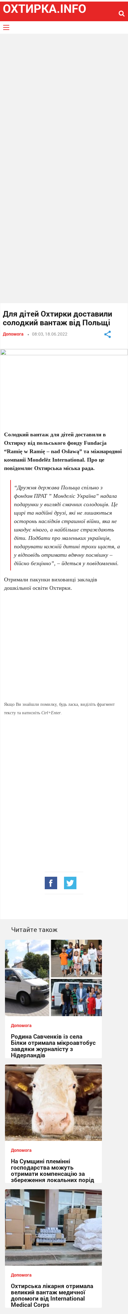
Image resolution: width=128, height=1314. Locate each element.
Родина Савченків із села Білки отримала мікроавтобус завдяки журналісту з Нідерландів (53, 1045)
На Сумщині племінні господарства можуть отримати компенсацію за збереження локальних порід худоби (52, 1173)
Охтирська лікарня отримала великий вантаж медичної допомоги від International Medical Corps (52, 1295)
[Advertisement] (64, 104)
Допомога (13, 334)
